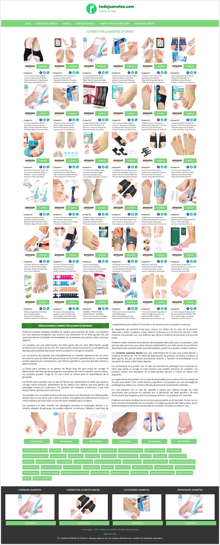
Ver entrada (37, 441)
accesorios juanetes (136, 490)
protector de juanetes (50, 473)
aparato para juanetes (163, 467)
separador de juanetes (132, 462)
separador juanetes (31, 467)
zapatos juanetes (92, 456)
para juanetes (107, 467)
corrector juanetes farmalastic (35, 456)
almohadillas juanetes (83, 462)
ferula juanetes (160, 456)
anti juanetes (55, 450)
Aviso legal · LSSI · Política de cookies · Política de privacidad (110, 529)
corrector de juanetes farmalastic (75, 473)
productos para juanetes (51, 467)
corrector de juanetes (47, 23)
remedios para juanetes (45, 462)
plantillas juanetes (89, 450)
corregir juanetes (75, 456)
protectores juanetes (178, 456)
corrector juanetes (85, 23)
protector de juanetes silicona (35, 450)
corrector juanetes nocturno (155, 462)
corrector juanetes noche (83, 490)
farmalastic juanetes (144, 23)
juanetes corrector (91, 467)
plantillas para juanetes (155, 450)
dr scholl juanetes (71, 450)
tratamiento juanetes (72, 467)
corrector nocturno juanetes (130, 450)
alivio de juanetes (64, 462)
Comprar (43, 66)
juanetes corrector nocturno (114, 23)
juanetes (67, 23)
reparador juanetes (190, 490)
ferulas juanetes (174, 450)
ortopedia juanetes (58, 456)
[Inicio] (110, 12)
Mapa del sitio (110, 534)
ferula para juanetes (108, 450)
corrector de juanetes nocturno (108, 462)
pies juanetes (145, 456)
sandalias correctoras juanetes (182, 462)
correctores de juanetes (185, 467)
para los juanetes (122, 467)
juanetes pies (28, 462)
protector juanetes (31, 473)
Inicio (28, 23)
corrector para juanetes (142, 467)
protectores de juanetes (128, 456)
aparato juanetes (108, 456)
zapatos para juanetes (100, 473)
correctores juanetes (120, 473)
